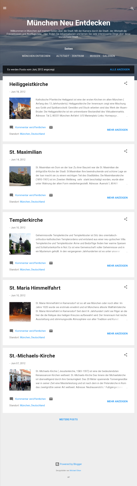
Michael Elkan (75, 470)
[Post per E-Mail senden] (51, 128)
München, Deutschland (32, 133)
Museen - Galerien (102, 55)
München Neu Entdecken (68, 22)
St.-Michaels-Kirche (32, 356)
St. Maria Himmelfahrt (34, 288)
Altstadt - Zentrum (70, 55)
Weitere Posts (68, 419)
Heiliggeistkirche (28, 84)
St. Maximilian (25, 152)
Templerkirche (26, 220)
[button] (126, 83)
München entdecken (36, 55)
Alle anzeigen (120, 69)
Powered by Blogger (70, 464)
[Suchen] (132, 9)
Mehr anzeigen (117, 129)
